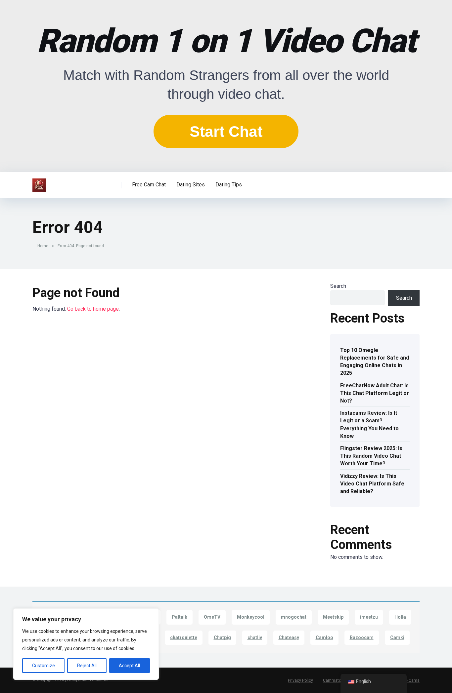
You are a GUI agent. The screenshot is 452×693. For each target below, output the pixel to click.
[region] (86, 644)
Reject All (87, 665)
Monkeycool (250, 617)
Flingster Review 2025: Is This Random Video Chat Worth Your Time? (371, 456)
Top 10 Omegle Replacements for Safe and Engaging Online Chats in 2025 (374, 361)
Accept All (129, 665)
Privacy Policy (300, 680)
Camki (397, 637)
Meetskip (333, 617)
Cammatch (333, 680)
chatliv (255, 637)
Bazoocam (362, 637)
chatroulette (183, 637)
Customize (43, 665)
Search (338, 286)
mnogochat (293, 617)
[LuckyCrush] (39, 182)
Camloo (324, 637)
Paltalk (179, 617)
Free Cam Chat (149, 184)
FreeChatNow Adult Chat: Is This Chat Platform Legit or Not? (374, 393)
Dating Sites (190, 184)
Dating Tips (228, 184)
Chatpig (222, 637)
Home (42, 246)
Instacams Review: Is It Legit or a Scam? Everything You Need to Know (369, 424)
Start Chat (226, 131)
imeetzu (369, 617)
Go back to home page (93, 309)
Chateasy (289, 637)
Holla (400, 617)
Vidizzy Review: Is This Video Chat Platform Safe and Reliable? (372, 483)
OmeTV (212, 617)
